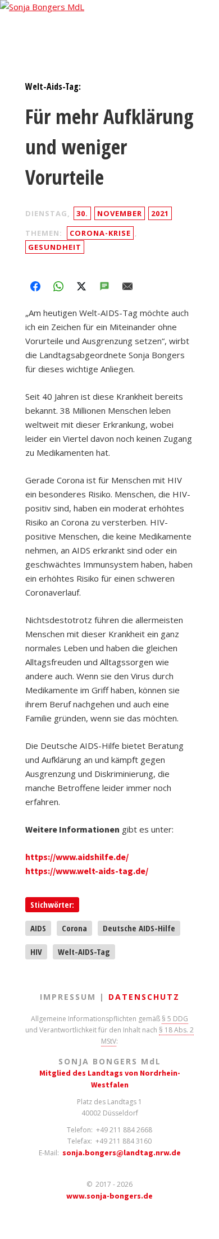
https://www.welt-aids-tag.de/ (86, 870)
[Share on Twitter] (81, 286)
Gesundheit (54, 247)
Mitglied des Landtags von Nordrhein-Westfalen (109, 1079)
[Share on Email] (127, 286)
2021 (160, 213)
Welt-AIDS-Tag (84, 951)
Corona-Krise (100, 233)
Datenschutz (144, 996)
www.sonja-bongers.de (109, 1196)
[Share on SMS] (104, 286)
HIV (36, 951)
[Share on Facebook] (35, 286)
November (119, 213)
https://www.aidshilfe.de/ (77, 856)
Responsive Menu (18, 27)
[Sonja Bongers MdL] (109, 10)
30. (82, 213)
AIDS (38, 928)
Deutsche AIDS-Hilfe (139, 928)
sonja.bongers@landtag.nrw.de (121, 1152)
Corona (74, 928)
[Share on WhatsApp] (58, 286)
